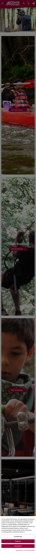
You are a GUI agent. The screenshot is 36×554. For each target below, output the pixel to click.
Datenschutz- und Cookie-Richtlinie (25, 550)
